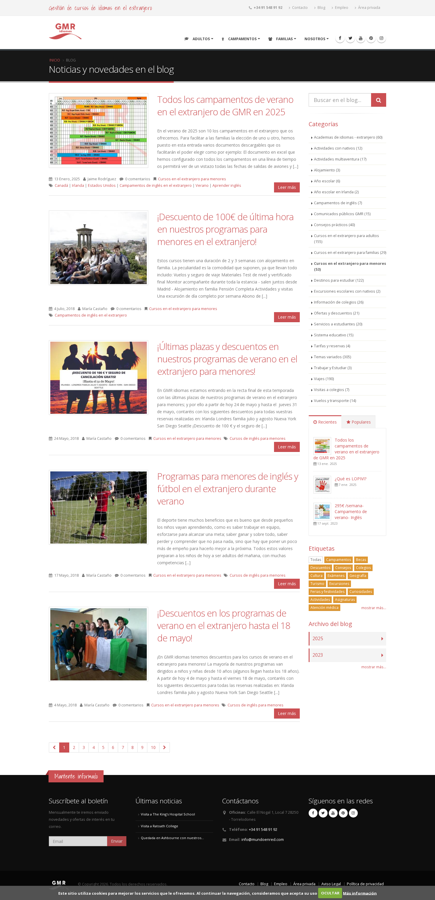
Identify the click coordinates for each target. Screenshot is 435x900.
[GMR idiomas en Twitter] (350, 38)
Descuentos (320, 567)
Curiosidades (360, 591)
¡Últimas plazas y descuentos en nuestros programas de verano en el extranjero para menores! (227, 358)
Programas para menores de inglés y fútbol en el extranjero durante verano (227, 488)
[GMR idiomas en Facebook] (340, 38)
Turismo (317, 583)
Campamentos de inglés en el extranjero (156, 185)
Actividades (320, 599)
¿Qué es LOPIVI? (350, 478)
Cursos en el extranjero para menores (192, 178)
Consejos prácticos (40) (334, 224)
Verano (202, 185)
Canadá (61, 185)
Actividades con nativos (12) (338, 148)
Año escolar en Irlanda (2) (336, 191)
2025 (317, 638)
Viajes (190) (324, 378)
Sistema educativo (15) (333, 335)
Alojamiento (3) (327, 170)
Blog (321, 7)
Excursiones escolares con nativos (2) (347, 291)
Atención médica (324, 607)
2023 (317, 655)
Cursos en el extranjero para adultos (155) (346, 238)
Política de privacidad (365, 883)
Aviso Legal (331, 883)
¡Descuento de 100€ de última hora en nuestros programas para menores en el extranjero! (225, 229)
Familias (284, 38)
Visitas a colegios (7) (331, 389)
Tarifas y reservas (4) (332, 345)
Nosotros (314, 38)
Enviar (117, 841)
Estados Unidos (102, 185)
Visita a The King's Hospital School (168, 814)
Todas (315, 559)
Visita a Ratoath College (159, 826)
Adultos (201, 38)
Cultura (316, 575)
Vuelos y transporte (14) (335, 400)
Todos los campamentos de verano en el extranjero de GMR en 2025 (225, 105)
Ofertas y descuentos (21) (336, 313)
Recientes (327, 422)
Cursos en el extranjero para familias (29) (350, 252)
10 (153, 747)
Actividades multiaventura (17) (340, 159)
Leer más (287, 187)
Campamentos (242, 38)
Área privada (368, 7)
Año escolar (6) (327, 181)
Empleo (341, 7)
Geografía (357, 575)
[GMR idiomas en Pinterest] (371, 38)
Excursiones (339, 583)
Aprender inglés (226, 185)
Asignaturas (345, 599)
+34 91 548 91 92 (263, 829)
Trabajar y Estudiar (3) (333, 367)
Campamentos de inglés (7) (338, 202)
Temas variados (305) (332, 356)
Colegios (363, 567)
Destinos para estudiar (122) (339, 280)
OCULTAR (330, 893)
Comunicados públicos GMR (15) (342, 213)
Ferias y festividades (327, 591)
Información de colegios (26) (338, 302)
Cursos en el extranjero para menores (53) (350, 266)
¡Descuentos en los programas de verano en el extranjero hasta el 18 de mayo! (223, 625)
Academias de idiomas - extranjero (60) (348, 137)
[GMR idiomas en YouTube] (360, 38)
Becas (361, 559)
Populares (360, 422)
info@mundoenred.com (262, 839)
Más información (360, 893)
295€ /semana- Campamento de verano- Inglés (351, 511)
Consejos (343, 567)
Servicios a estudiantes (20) (338, 324)
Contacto (299, 7)
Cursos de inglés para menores (258, 438)
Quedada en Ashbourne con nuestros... (172, 838)
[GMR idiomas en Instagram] (381, 38)
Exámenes (336, 575)
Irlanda (78, 185)
